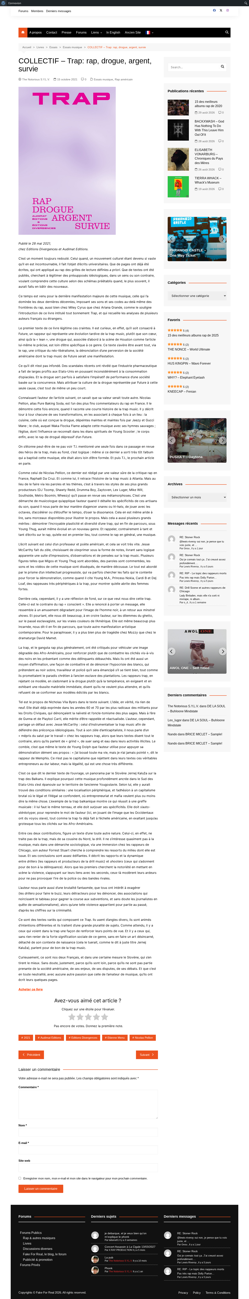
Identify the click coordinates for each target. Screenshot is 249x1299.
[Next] (223, 239)
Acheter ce (27, 989)
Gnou (187, 548)
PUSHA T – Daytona (186, 457)
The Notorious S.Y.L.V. (36, 79)
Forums (23, 11)
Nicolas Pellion (144, 1037)
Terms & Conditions (218, 1292)
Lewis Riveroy (191, 566)
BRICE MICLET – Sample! (203, 734)
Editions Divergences (84, 1037)
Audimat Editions (50, 1037)
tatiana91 (114, 1240)
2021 (27, 1037)
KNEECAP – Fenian (182, 391)
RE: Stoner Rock (190, 537)
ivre (40, 989)
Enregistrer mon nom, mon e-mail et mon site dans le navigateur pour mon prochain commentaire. (85, 1178)
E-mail (23, 1143)
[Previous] (171, 239)
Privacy (183, 1292)
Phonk (108, 1268)
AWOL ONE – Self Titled (189, 668)
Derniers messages (58, 11)
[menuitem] (3, 3)
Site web (24, 1160)
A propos (35, 32)
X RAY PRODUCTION (120, 1250)
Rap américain (124, 79)
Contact (51, 32)
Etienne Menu (116, 1037)
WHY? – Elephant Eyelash (186, 377)
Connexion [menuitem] (14, 3)
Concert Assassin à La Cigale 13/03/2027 (130, 1246)
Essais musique (103, 79)
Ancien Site (133, 32)
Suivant (144, 1054)
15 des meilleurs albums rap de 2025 (193, 335)
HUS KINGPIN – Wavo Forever (189, 363)
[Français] (149, 32)
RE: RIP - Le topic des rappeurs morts (203, 573)
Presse (66, 32)
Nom (22, 1125)
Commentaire (28, 1087)
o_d (186, 602)
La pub (109, 1257)
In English (113, 32)
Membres (37, 11)
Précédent (33, 1054)
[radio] (71, 1017)
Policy (197, 1292)
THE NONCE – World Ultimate (189, 349)
